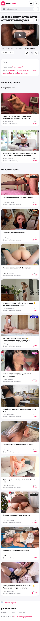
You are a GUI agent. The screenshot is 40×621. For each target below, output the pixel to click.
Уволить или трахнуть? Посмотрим (17, 268)
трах (24, 70)
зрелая (5, 73)
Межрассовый (17, 67)
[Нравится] (27, 53)
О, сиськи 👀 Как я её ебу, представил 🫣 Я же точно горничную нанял (20, 304)
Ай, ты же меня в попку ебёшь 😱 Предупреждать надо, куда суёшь (16, 339)
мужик (33, 70)
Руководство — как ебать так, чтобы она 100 (19, 481)
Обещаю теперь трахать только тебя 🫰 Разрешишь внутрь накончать (19, 587)
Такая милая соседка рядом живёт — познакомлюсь (18, 375)
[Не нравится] (36, 53)
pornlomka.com (8, 608)
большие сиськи (23, 73)
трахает (19, 70)
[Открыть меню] (31, 3)
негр (28, 70)
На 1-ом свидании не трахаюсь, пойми (18, 197)
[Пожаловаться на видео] (36, 20)
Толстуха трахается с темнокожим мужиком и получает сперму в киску (18, 117)
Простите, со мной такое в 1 (14, 233)
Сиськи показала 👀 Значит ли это (16, 515)
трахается (11, 70)
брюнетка (12, 73)
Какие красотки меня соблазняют (16, 550)
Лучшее (22, 613)
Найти (35, 9)
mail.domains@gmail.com (22, 617)
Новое (14, 613)
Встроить (9, 52)
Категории (5, 613)
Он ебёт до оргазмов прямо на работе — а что (19, 410)
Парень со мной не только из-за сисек (18, 444)
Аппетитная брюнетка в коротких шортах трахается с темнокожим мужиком (19, 154)
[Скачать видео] (31, 20)
